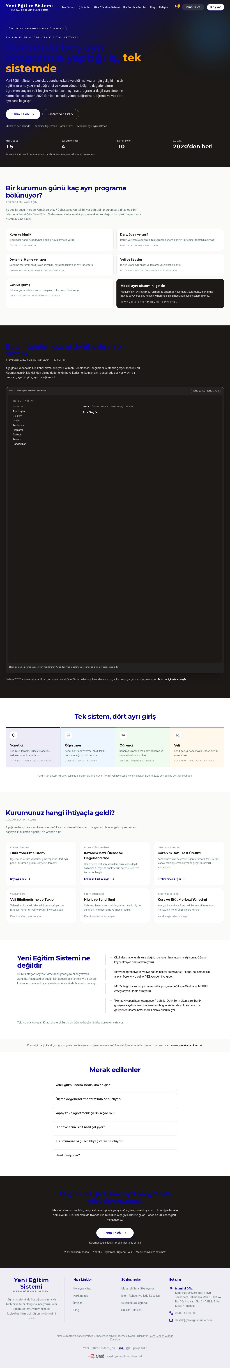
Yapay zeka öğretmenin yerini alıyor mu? (85, 1113)
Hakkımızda (80, 1295)
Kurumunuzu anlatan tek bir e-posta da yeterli (115, 1242)
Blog (153, 7)
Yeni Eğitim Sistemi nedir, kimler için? (83, 1085)
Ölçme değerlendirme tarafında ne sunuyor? (88, 1099)
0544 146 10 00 (185, 1313)
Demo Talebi (193, 7)
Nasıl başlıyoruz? (68, 1155)
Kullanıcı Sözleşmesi (134, 1303)
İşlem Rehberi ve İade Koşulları (140, 1295)
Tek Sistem (68, 7)
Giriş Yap (215, 7)
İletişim (163, 7)
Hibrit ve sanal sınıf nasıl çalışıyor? (80, 1127)
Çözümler (85, 7)
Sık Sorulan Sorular (134, 7)
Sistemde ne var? (60, 114)
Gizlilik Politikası (131, 1310)
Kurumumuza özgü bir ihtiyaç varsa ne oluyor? (89, 1141)
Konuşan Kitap (82, 1288)
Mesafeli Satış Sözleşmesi (138, 1288)
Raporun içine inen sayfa (171, 679)
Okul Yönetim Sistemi (107, 7)
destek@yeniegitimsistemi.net (194, 1320)
